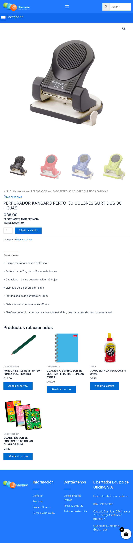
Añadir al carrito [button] (18, 386)
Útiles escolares (20, 191)
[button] (67, 6)
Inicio (6, 191)
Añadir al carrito (28, 230)
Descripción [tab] (11, 255)
